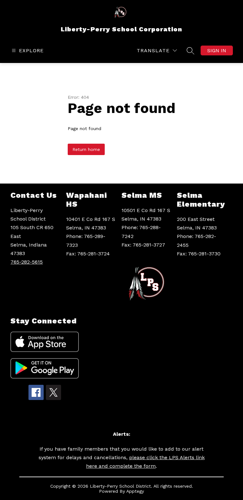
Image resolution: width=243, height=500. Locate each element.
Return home (86, 149)
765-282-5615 (26, 262)
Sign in (216, 50)
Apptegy (135, 491)
